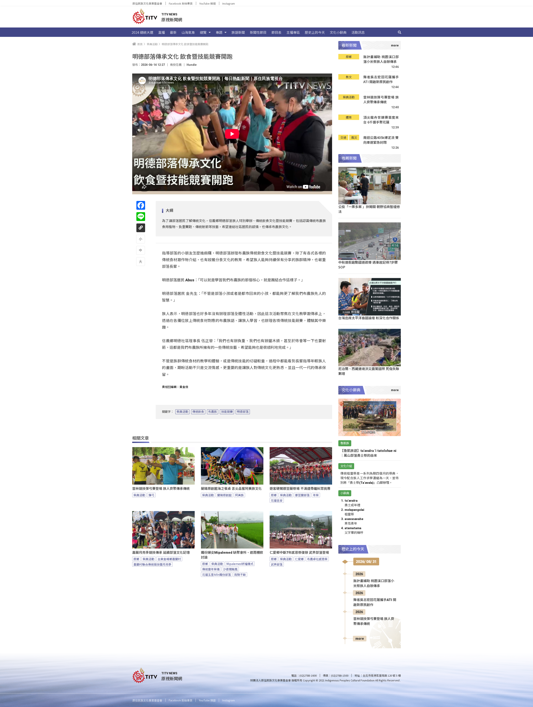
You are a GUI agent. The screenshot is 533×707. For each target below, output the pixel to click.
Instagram (228, 3)
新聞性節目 (258, 32)
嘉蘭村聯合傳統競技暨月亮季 (152, 564)
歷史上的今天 (315, 32)
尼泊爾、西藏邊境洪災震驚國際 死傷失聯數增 (368, 371)
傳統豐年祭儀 (211, 569)
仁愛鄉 (299, 559)
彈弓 (151, 495)
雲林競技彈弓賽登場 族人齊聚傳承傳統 (161, 489)
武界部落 (277, 564)
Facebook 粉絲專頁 (181, 3)
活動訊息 (358, 32)
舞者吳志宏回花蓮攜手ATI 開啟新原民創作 (381, 79)
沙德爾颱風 (230, 569)
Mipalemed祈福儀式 (239, 564)
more (359, 639)
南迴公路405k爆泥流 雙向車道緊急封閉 (381, 140)
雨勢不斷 (240, 574)
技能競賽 (227, 411)
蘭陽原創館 (224, 495)
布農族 (212, 411)
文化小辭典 (338, 32)
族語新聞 (238, 32)
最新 (173, 32)
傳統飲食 (198, 411)
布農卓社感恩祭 (317, 559)
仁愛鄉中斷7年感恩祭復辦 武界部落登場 (299, 553)
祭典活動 (182, 411)
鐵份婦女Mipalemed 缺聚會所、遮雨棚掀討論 (232, 555)
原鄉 (274, 495)
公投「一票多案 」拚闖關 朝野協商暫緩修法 (369, 209)
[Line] (140, 216)
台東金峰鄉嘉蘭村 (169, 559)
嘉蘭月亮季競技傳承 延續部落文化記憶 (161, 553)
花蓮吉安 (277, 500)
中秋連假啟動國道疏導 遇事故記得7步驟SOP (368, 264)
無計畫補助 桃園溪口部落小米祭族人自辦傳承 (381, 59)
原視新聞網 (171, 19)
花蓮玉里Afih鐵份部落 (216, 574)
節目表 (276, 32)
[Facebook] (140, 205)
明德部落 (243, 411)
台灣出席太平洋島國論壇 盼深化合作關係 (368, 317)
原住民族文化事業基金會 (147, 3)
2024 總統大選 (142, 32)
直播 (161, 32)
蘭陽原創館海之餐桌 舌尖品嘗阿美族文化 (231, 489)
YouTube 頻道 (207, 3)
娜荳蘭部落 (302, 495)
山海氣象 (188, 32)
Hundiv (192, 64)
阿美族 (239, 495)
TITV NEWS (169, 14)
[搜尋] (399, 32)
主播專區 (293, 32)
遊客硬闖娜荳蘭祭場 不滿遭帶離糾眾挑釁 (300, 489)
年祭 (316, 495)
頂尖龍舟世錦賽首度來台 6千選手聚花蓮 (381, 120)
